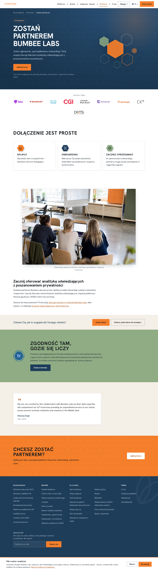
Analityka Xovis (19, 513)
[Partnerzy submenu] (109, 4)
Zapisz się (53, 544)
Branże (72, 4)
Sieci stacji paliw (76, 513)
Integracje (84, 4)
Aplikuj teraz (22, 67)
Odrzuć (132, 564)
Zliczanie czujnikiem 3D (22, 493)
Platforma (61, 4)
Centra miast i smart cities (52, 493)
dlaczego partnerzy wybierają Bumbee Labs (68, 302)
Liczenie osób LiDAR (21, 518)
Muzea (97, 493)
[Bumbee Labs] (10, 4)
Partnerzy (103, 4)
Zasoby (92, 4)
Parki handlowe (75, 498)
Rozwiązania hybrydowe (22, 505)
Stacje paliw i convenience (52, 519)
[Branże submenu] (77, 4)
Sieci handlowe (75, 489)
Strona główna (18, 13)
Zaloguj (124, 4)
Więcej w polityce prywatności (42, 567)
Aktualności (125, 498)
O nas (114, 4)
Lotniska (45, 502)
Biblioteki (98, 498)
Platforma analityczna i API (23, 509)
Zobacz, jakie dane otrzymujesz (127, 322)
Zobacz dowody (40, 367)
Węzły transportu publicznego (53, 498)
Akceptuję (145, 564)
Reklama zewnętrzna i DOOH (53, 523)
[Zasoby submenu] (97, 4)
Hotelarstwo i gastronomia (52, 515)
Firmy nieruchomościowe (104, 509)
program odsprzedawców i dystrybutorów (50, 306)
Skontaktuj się (126, 502)
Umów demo (147, 4)
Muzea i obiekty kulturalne (52, 510)
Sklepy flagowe (75, 493)
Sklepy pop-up (75, 509)
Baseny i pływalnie (102, 513)
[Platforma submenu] (67, 4)
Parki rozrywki (47, 506)
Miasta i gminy (100, 489)
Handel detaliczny (48, 489)
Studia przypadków (128, 493)
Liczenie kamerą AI (20, 522)
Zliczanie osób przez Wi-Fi (23, 489)
